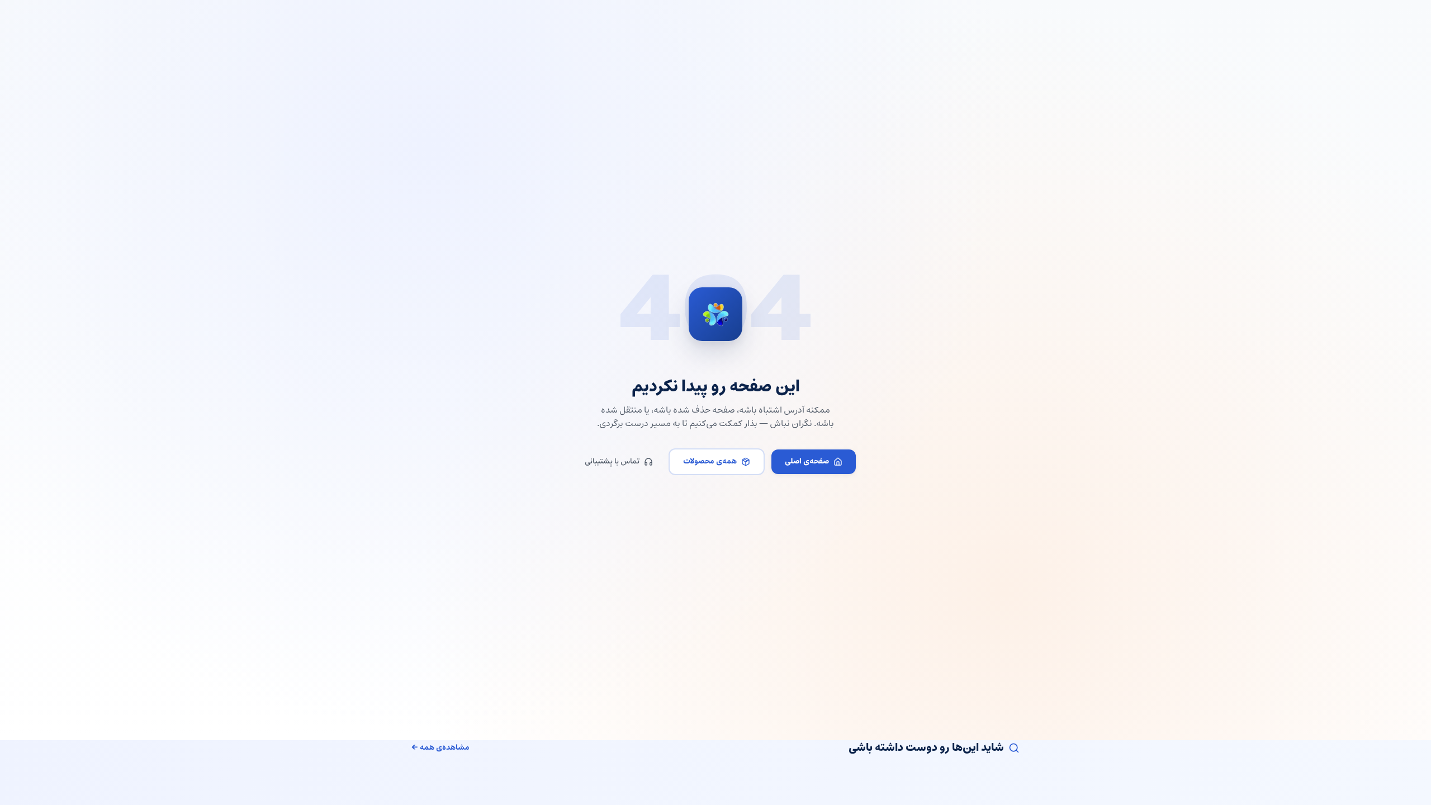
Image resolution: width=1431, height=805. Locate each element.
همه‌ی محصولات (710, 461)
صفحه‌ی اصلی (807, 461)
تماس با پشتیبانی (612, 461)
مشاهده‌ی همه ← (440, 748)
